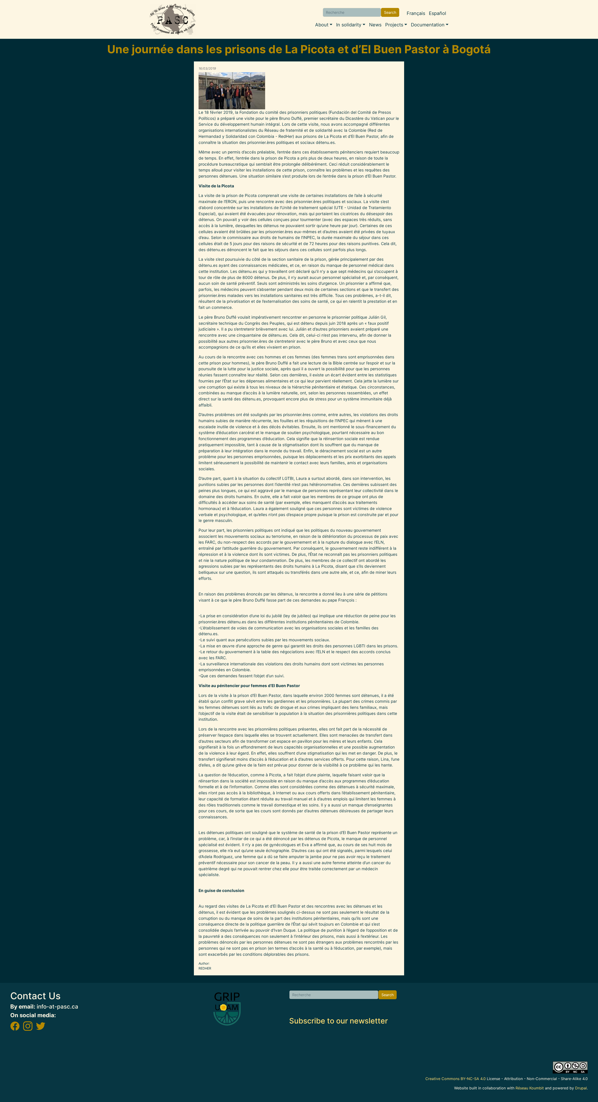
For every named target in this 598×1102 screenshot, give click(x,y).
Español (437, 13)
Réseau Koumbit (530, 1088)
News (375, 25)
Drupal (581, 1088)
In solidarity (348, 25)
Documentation (428, 25)
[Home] (173, 19)
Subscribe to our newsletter (338, 1020)
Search (390, 12)
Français (416, 13)
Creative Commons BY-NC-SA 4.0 (455, 1078)
